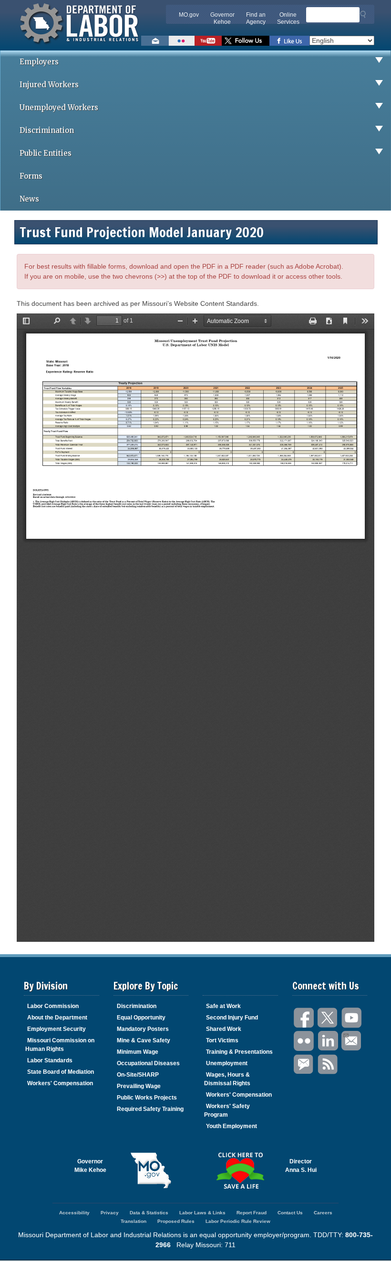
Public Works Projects (147, 1097)
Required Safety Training (150, 1109)
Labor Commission (53, 1006)
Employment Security (56, 1029)
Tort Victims (222, 1040)
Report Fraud (252, 1212)
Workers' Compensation (60, 1083)
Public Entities (46, 153)
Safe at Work (223, 1006)
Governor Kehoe (222, 18)
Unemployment (226, 1063)
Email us (155, 41)
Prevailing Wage (139, 1086)
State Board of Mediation (60, 1072)
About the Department (57, 1017)
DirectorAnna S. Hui (301, 1165)
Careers (323, 1212)
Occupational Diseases (148, 1063)
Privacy (110, 1212)
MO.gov (189, 14)
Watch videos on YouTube (208, 41)
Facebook (304, 1018)
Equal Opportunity (141, 1017)
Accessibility (74, 1212)
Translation (133, 1221)
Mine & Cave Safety (143, 1040)
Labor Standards (49, 1060)
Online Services (288, 18)
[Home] (80, 45)
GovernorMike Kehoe (90, 1165)
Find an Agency (256, 18)
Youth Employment (231, 1126)
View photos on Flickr (182, 41)
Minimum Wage (137, 1052)
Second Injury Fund (232, 1017)
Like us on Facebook (289, 41)
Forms (31, 176)
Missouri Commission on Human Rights (59, 1044)
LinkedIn (328, 1041)
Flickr (304, 1041)
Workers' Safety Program (227, 1110)
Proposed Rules (176, 1221)
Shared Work (223, 1029)
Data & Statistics (149, 1212)
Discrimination (47, 130)
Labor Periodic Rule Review (238, 1221)
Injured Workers (49, 84)
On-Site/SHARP (138, 1074)
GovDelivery (304, 1064)
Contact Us (290, 1212)
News (29, 198)
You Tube (351, 1018)
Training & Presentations (239, 1052)
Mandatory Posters (143, 1029)
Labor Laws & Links (202, 1212)
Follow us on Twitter (245, 41)
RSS (328, 1064)
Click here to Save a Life (240, 1170)
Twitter (328, 1018)
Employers (39, 61)
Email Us (351, 1041)
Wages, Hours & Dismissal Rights (227, 1079)
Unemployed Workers (59, 107)
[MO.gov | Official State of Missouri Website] (151, 1170)
